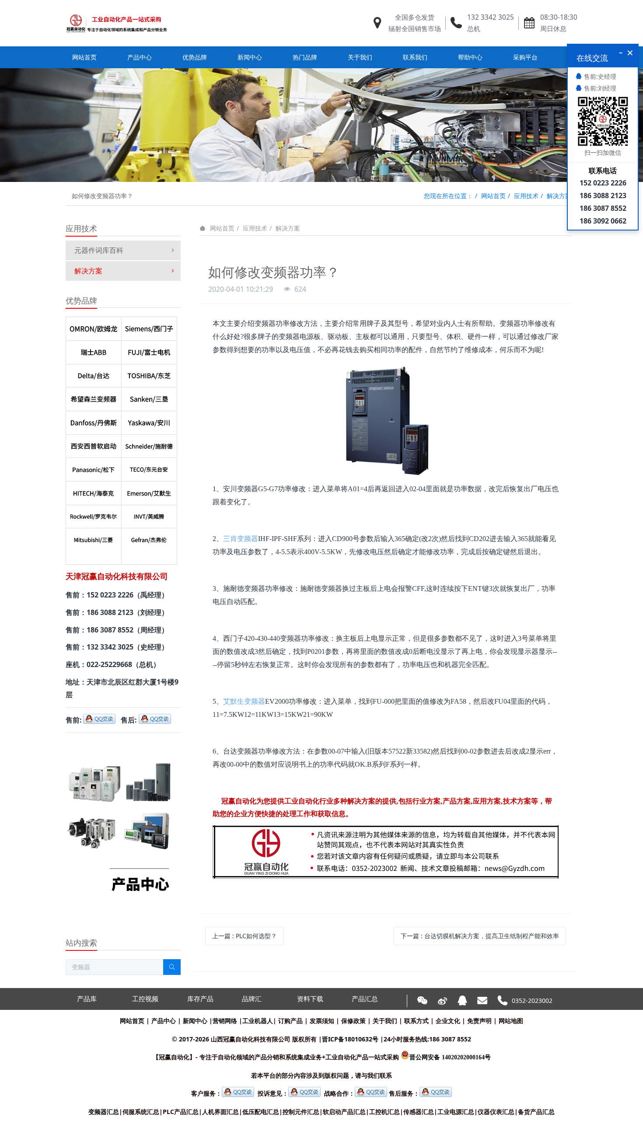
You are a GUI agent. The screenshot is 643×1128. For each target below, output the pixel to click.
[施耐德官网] (149, 444)
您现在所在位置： (448, 196)
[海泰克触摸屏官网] (94, 491)
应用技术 (526, 196)
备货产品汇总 (536, 1111)
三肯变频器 (240, 538)
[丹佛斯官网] (94, 421)
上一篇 (244, 936)
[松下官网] (94, 467)
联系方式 (416, 1020)
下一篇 (480, 936)
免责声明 (479, 1020)
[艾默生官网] (149, 491)
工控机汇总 (384, 1111)
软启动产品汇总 (344, 1111)
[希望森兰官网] (94, 397)
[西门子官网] (149, 327)
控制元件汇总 (301, 1111)
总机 (473, 28)
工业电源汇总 (455, 1111)
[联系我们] (386, 831)
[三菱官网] (94, 538)
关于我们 (385, 1020)
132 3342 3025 (490, 17)
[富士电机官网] (149, 350)
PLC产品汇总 (181, 1111)
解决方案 (559, 196)
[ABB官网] (94, 350)
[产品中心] (119, 745)
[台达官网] (94, 374)
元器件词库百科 (98, 250)
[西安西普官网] (94, 444)
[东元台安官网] (149, 467)
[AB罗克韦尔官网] (94, 515)
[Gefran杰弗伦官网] (149, 538)
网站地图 (511, 1020)
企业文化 (448, 1020)
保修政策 (353, 1020)
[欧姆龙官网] (94, 327)
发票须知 (322, 1020)
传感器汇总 (418, 1111)
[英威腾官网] (149, 515)
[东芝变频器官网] (149, 374)
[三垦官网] (149, 397)
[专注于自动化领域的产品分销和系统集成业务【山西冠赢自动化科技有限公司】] (117, 23)
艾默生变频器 (244, 701)
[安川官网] (149, 421)
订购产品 (290, 1020)
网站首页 (84, 57)
